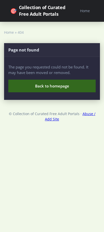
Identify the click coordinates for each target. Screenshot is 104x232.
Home (85, 10)
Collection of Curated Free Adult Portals (37, 10)
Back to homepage (52, 85)
